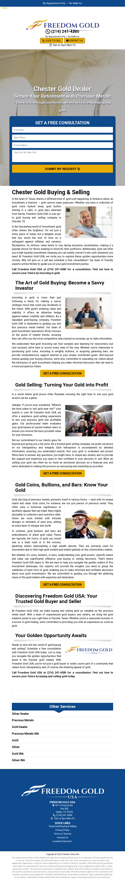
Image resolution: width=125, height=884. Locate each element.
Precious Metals (23, 720)
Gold (15, 740)
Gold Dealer (20, 727)
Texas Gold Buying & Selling (62, 826)
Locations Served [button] (62, 841)
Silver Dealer (20, 713)
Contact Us (76, 40)
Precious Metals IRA (25, 733)
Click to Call (53, 40)
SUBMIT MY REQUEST (61, 168)
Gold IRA (18, 753)
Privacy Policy (62, 830)
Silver (16, 747)
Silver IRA (18, 760)
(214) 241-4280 (64, 31)
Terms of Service (62, 833)
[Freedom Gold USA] (62, 785)
